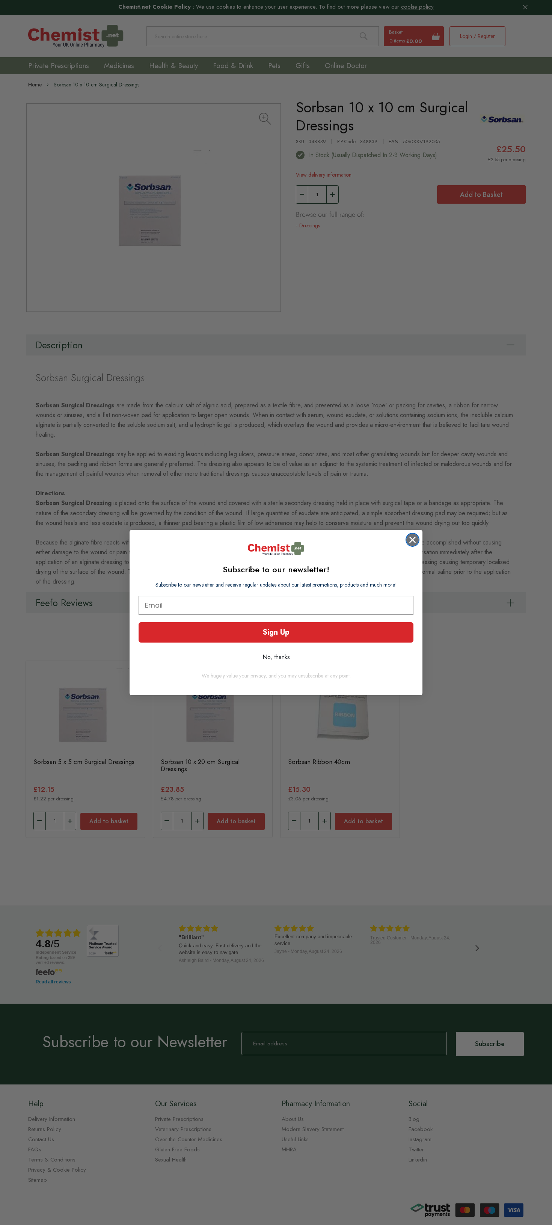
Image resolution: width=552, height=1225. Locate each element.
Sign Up (276, 632)
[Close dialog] (412, 540)
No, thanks (276, 657)
